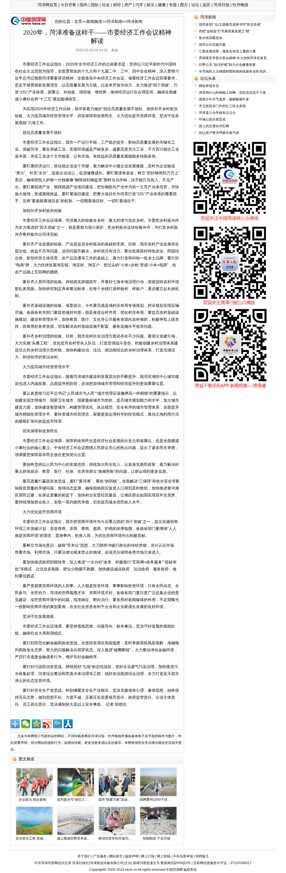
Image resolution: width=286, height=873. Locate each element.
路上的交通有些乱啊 (214, 126)
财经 (117, 5)
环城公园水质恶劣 (212, 119)
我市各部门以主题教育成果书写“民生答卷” (230, 24)
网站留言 (116, 856)
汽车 (139, 5)
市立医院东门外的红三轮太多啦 (222, 106)
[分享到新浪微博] (46, 723)
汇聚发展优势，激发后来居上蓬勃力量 (227, 51)
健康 (162, 5)
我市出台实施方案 (212, 45)
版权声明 (132, 856)
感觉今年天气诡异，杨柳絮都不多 (224, 99)
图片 (184, 5)
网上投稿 (163, 856)
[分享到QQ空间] (36, 723)
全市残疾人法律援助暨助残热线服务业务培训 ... (234, 71)
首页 (78, 21)
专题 (173, 5)
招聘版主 (202, 856)
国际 (95, 5)
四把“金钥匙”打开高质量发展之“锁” (224, 31)
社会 (106, 5)
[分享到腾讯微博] (57, 723)
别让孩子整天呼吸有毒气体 (219, 133)
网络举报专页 (209, 86)
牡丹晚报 (240, 5)
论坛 (195, 5)
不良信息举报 (183, 856)
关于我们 (84, 856)
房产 (128, 5)
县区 (206, 5)
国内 (83, 5)
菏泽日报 (221, 5)
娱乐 (150, 5)
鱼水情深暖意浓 (210, 38)
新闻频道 (94, 21)
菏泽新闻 (114, 21)
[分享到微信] (25, 723)
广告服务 (100, 856)
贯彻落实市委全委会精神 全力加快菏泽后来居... (234, 58)
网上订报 (147, 856)
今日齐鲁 (68, 5)
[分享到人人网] (68, 723)
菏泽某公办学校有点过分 (217, 113)
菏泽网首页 (47, 5)
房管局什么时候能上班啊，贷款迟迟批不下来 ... (234, 93)
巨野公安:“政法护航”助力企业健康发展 (227, 65)
